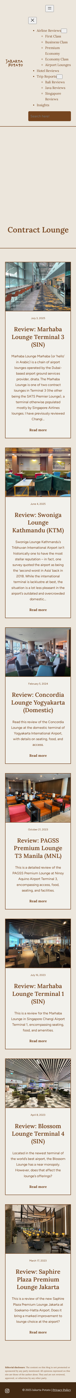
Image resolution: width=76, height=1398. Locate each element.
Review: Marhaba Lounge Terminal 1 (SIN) (38, 993)
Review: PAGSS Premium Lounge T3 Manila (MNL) (38, 848)
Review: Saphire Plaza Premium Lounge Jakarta (38, 1279)
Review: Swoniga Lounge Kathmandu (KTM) (38, 522)
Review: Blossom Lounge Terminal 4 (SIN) (38, 1133)
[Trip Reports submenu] (59, 76)
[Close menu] (32, 20)
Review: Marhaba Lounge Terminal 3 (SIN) (38, 336)
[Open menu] (49, 8)
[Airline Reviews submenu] (64, 31)
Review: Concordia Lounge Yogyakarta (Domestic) (38, 702)
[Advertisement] (38, 171)
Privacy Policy (62, 1390)
